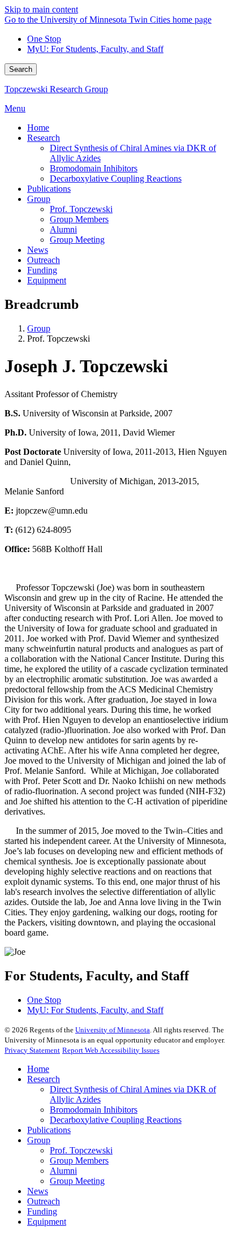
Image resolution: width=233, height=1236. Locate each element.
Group (38, 328)
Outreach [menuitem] (43, 260)
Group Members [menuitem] (79, 219)
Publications (49, 1130)
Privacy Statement (32, 1050)
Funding (42, 1211)
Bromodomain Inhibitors (93, 1109)
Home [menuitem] (38, 127)
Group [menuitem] (38, 199)
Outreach (43, 1201)
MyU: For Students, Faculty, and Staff (95, 49)
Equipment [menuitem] (46, 280)
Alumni (63, 1170)
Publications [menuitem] (49, 188)
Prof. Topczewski (81, 1150)
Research (43, 1079)
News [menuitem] (37, 250)
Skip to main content (41, 9)
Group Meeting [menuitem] (77, 239)
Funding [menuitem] (42, 270)
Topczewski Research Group (56, 89)
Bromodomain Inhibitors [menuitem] (93, 168)
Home (38, 1069)
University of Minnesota (112, 1030)
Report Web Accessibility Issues (110, 1050)
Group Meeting (77, 1181)
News (37, 1191)
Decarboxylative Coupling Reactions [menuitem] (116, 178)
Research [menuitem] (43, 138)
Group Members (79, 1160)
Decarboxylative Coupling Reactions (116, 1120)
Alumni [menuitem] (63, 229)
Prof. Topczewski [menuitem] (81, 209)
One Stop (44, 39)
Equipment (46, 1221)
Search (20, 69)
